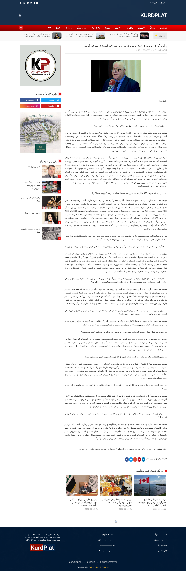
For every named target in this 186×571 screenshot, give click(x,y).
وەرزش (68, 28)
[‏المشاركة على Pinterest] (139, 459)
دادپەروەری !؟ (34, 167)
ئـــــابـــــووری (160, 540)
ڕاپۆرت (130, 28)
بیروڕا (107, 28)
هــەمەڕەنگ (162, 545)
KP (49, 28)
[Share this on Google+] (135, 459)
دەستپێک (163, 28)
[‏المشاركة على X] (131, 459)
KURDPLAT (153, 15)
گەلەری (118, 28)
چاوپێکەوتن (95, 28)
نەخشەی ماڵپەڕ (108, 534)
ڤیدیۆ (58, 28)
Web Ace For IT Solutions (99, 567)
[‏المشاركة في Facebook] (127, 459)
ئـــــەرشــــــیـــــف (106, 550)
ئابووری (141, 28)
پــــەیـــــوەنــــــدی (106, 540)
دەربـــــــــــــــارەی (106, 545)
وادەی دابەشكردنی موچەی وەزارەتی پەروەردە (32, 185)
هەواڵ (152, 28)
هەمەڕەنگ (81, 28)
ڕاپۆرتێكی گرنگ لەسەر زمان (30, 199)
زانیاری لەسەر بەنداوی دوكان (30, 230)
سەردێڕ (161, 36)
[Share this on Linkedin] (143, 459)
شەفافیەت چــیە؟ (32, 213)
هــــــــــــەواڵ (160, 534)
